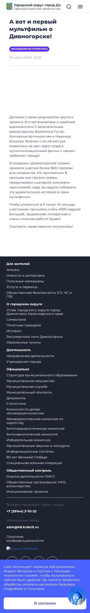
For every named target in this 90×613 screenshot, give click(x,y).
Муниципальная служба (26, 387)
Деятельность (18, 350)
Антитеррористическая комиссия (35, 428)
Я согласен (45, 603)
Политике (35, 589)
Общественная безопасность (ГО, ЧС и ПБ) (39, 295)
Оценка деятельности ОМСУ (30, 476)
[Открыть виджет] (77, 596)
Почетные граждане (23, 325)
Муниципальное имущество (30, 381)
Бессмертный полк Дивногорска (34, 337)
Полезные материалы (25, 281)
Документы (16, 398)
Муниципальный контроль (29, 392)
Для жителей (18, 264)
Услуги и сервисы (21, 287)
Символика (16, 319)
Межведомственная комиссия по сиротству (34, 421)
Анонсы (12, 270)
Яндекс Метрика (18, 571)
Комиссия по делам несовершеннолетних (25, 411)
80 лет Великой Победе (26, 457)
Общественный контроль (28, 471)
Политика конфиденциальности (25, 539)
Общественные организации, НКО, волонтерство (36, 484)
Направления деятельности (30, 356)
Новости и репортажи (25, 275)
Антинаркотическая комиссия (32, 434)
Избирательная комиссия (28, 440)
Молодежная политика (29, 48)
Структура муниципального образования (41, 375)
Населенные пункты (23, 342)
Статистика (16, 403)
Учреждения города (23, 362)
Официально (17, 369)
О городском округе (24, 304)
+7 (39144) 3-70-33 (21, 511)
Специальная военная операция (34, 463)
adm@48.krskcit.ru (22, 527)
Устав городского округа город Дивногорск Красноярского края (34, 312)
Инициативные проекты (27, 491)
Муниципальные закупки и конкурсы (38, 446)
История (13, 331)
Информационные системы (30, 451)
